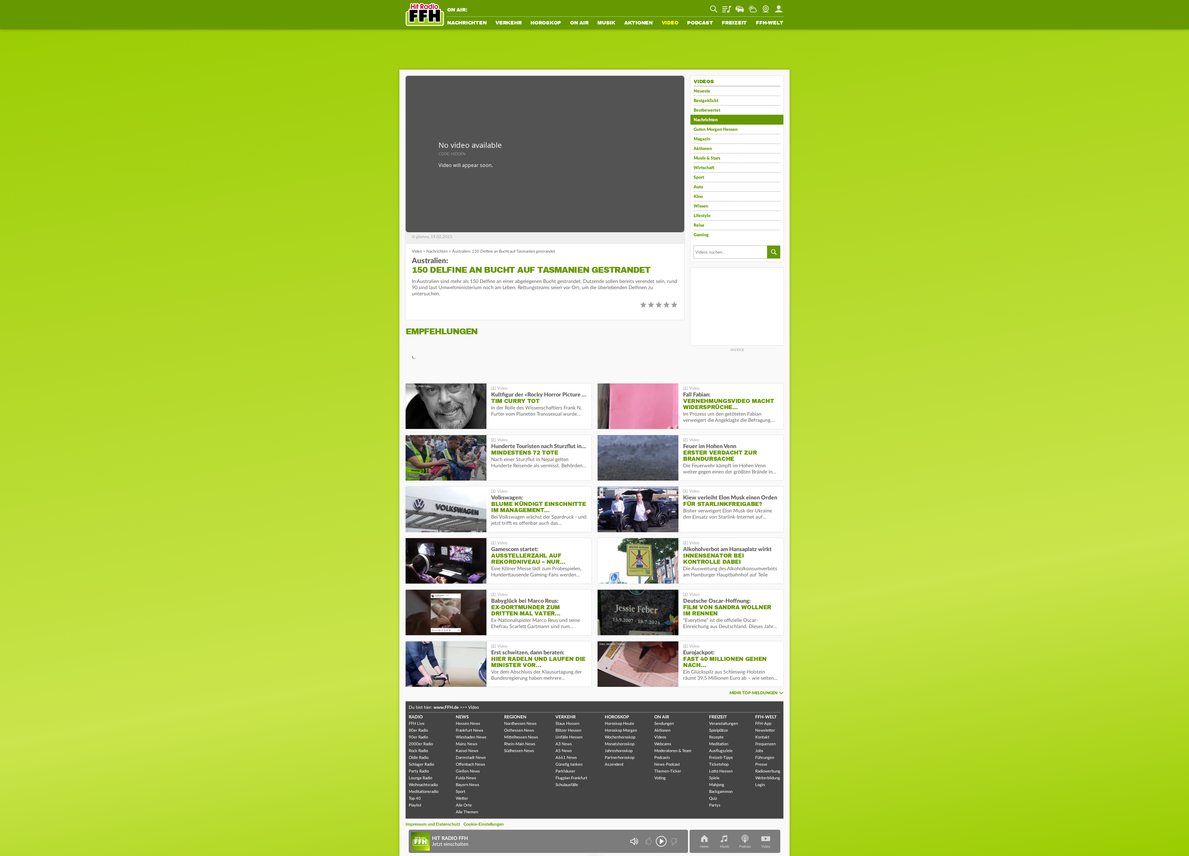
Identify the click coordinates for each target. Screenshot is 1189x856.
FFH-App (763, 724)
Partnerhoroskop (619, 758)
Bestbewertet (707, 110)
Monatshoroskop (619, 744)
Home (704, 846)
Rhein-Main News (519, 744)
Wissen (701, 206)
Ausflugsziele (721, 751)
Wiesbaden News (471, 737)
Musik (606, 23)
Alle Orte (464, 805)
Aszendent (614, 765)
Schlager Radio (421, 765)
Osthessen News (519, 731)
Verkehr (508, 23)
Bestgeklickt (706, 101)
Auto (698, 187)
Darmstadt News (471, 758)
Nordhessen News (520, 724)
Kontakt (762, 737)
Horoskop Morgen (621, 731)
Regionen (515, 717)
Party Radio (419, 771)
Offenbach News (470, 765)
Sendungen (664, 724)
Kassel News (467, 751)
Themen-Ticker (667, 771)
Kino (698, 197)
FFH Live (417, 724)
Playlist (726, 6)
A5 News (563, 751)
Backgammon (721, 792)
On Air (579, 23)
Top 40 (415, 799)
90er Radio (418, 737)
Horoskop (545, 23)
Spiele (714, 778)
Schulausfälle (566, 785)
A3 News (563, 744)
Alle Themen (467, 812)
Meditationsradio (423, 792)
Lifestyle (702, 216)
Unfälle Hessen (568, 737)
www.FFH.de (446, 707)
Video (670, 23)
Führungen (764, 758)
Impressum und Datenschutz (433, 824)
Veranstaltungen (723, 724)
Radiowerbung (767, 771)
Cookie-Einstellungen (484, 824)
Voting (660, 778)
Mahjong (716, 785)
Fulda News (466, 778)
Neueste (702, 91)
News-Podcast (667, 765)
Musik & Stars (707, 158)
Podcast (700, 23)
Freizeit (734, 23)
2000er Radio (421, 744)
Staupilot (739, 6)
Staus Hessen (567, 724)
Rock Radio (418, 751)
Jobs (759, 751)
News (462, 717)
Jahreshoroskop (619, 751)
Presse (761, 765)
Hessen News (468, 724)
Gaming (701, 235)
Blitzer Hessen (568, 731)
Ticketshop (719, 765)
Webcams (662, 744)
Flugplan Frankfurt (571, 778)
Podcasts (662, 758)
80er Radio (418, 731)
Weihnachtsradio (423, 785)
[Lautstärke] (634, 841)
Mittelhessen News (521, 737)
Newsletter (765, 731)
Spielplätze (718, 731)
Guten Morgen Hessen (716, 129)
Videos (660, 737)
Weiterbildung (767, 778)
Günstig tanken (568, 765)
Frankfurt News (469, 731)
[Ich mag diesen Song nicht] (673, 841)
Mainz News (466, 744)
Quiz (713, 799)
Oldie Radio (419, 758)
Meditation (718, 744)
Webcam (765, 6)
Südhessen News (519, 751)
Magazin (702, 139)
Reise (699, 225)
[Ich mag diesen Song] (649, 841)
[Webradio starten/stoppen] (661, 841)
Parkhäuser (565, 771)
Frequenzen (765, 744)
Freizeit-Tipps (721, 758)
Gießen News (468, 771)
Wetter (752, 6)
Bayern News (467, 785)
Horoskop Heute (619, 724)
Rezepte (716, 737)
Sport (699, 177)
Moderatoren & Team (672, 751)
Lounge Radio (420, 778)
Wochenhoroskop (620, 737)
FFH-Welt (769, 23)
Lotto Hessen (721, 771)
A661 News (566, 758)
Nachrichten (466, 23)
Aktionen (638, 23)
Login (760, 785)
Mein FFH (778, 6)
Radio (416, 717)
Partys (715, 805)
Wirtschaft (704, 168)
